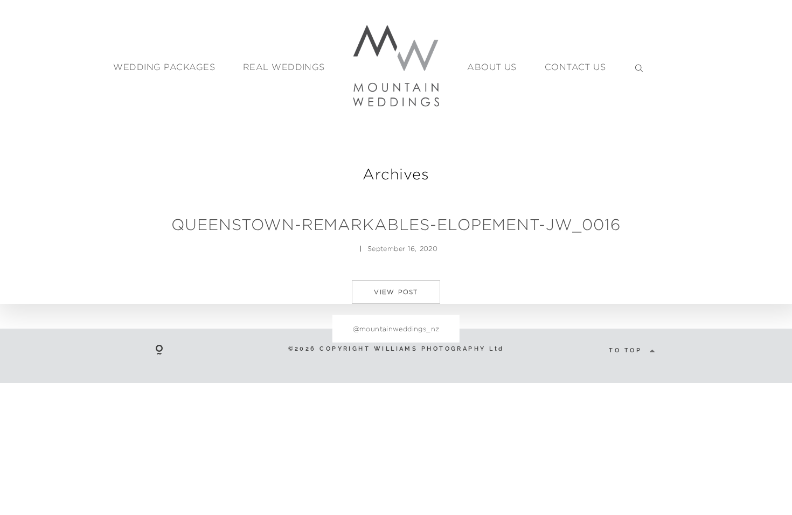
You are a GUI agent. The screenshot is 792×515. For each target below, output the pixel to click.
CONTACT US (575, 67)
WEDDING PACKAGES (164, 67)
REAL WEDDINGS (284, 67)
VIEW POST (396, 292)
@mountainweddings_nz (396, 328)
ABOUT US (492, 67)
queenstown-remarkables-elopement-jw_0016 (395, 224)
